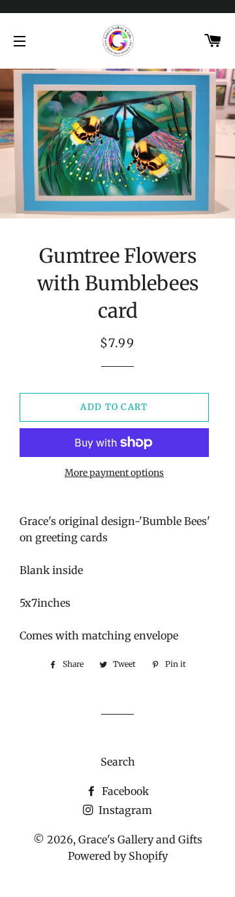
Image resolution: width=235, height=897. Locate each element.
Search (118, 761)
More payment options (114, 473)
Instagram (124, 810)
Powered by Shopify (118, 855)
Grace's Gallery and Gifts (140, 839)
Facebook (124, 791)
